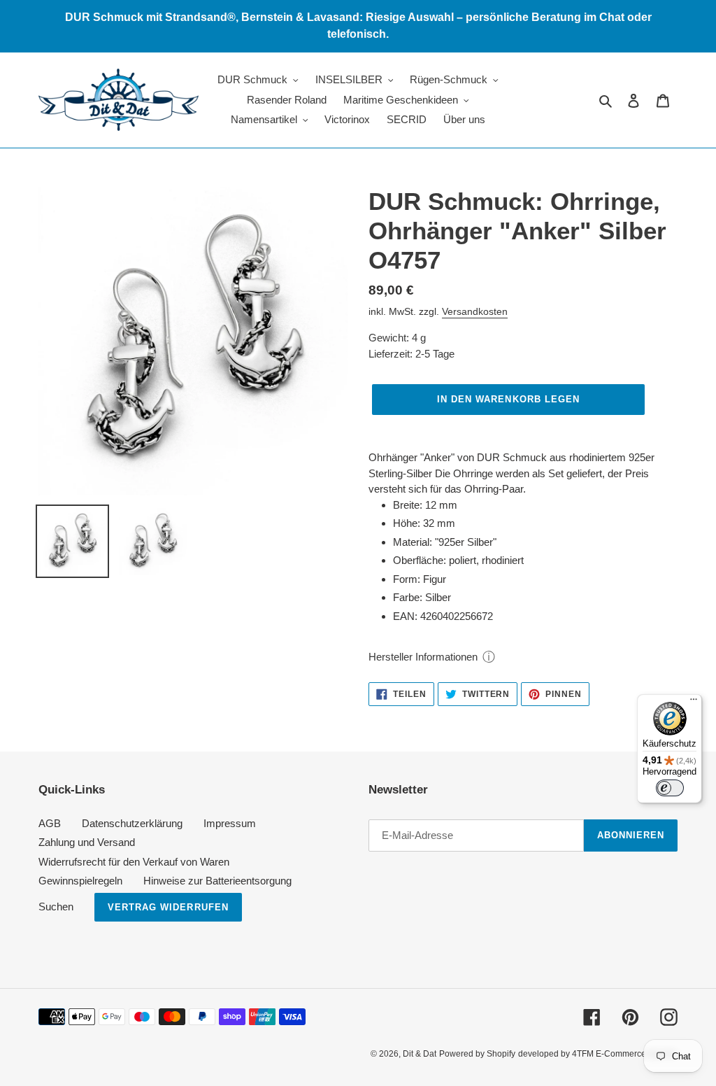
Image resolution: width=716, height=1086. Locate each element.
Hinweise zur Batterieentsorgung (217, 881)
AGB (49, 823)
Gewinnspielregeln (80, 881)
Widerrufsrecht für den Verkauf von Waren (133, 862)
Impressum (229, 823)
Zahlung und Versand (86, 842)
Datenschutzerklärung (132, 823)
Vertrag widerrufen (168, 907)
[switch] (670, 788)
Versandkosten (475, 311)
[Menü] (693, 702)
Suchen (55, 906)
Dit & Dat (419, 1054)
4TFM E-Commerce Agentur (625, 1054)
